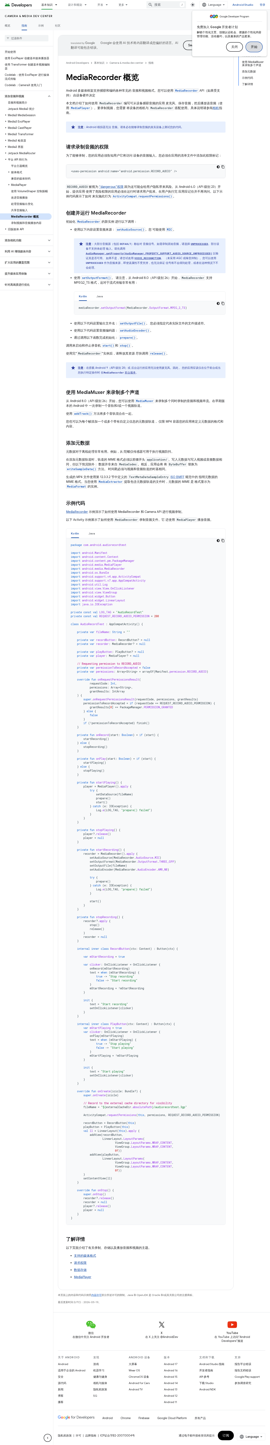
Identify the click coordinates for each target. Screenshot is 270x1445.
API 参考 (204, 1376)
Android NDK (207, 1389)
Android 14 (171, 1383)
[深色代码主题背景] (218, 166)
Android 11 (170, 1402)
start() (108, 345)
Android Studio (242, 5)
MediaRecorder (186, 90)
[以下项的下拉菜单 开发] (108, 5)
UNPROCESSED (199, 243)
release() (157, 353)
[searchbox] (26, 38)
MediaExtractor (110, 482)
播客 (60, 1402)
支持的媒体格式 (85, 1256)
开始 (254, 47)
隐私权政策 (100, 1389)
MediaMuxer (144, 401)
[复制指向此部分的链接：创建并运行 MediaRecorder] (130, 213)
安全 (60, 1376)
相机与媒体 (100, 1383)
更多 (121, 5)
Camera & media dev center (29, 16)
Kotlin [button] (83, 296)
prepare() (127, 337)
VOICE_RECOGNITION (147, 258)
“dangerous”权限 (111, 187)
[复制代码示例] (223, 166)
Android (63, 1364)
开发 (100, 5)
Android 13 (170, 1389)
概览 (7, 25)
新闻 (60, 1389)
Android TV (136, 1389)
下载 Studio (206, 1383)
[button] (23, 96)
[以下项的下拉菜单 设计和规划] (87, 5)
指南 (24, 25)
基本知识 (47, 5)
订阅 (226, 1435)
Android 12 (170, 1395)
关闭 (234, 47)
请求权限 (80, 1263)
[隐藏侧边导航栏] (48, 1438)
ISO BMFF (177, 477)
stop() (125, 345)
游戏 (96, 1364)
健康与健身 (100, 1376)
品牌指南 (90, 1435)
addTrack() (83, 413)
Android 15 (170, 1376)
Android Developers (77, 63)
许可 (78, 1435)
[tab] (83, 296)
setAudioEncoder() (134, 330)
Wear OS (134, 1370)
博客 (60, 1395)
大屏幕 (133, 1364)
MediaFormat (76, 486)
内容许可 (96, 1295)
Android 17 (170, 1364)
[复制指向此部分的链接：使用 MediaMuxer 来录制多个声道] (143, 392)
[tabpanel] (149, 308)
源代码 (62, 1383)
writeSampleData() (81, 469)
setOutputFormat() (96, 278)
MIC (169, 229)
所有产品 (200, 1418)
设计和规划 (75, 5)
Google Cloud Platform (172, 1418)
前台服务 (130, 372)
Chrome (126, 1418)
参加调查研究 (243, 1383)
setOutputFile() (132, 323)
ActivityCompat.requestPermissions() (142, 196)
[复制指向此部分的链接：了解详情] (89, 1239)
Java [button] (99, 296)
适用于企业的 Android (71, 1370)
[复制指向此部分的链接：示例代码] (89, 503)
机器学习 (98, 1370)
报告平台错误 (243, 1364)
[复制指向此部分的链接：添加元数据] (94, 443)
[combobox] (166, 4)
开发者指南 (206, 1370)
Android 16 (171, 1370)
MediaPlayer (80, 108)
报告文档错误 (243, 1370)
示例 (41, 25)
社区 (58, 25)
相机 (216, 108)
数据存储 (80, 1270)
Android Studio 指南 (211, 1364)
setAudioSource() (130, 229)
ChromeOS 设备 (139, 1376)
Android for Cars (139, 1383)
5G (95, 1395)
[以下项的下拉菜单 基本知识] (58, 5)
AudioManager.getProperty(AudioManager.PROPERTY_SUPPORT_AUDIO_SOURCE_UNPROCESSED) (149, 253)
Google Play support (247, 1376)
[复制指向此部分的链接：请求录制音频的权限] (113, 147)
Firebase (144, 1418)
